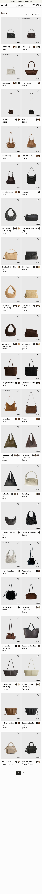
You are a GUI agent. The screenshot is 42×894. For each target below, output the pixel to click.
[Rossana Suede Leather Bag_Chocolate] (11, 629)
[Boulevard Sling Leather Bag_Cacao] (11, 668)
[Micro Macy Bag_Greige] (11, 745)
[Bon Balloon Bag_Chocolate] (11, 176)
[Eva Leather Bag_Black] (11, 477)
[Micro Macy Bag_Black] (31, 745)
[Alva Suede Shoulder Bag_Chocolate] (11, 328)
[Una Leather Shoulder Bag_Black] (31, 212)
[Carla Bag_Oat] (31, 477)
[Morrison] (20, 5)
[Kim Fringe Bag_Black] (11, 591)
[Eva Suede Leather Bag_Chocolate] (31, 439)
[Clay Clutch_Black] (31, 251)
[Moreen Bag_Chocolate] (31, 403)
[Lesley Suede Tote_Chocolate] (11, 366)
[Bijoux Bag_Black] (31, 103)
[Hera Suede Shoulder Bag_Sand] (11, 251)
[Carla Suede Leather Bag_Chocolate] (31, 591)
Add (18, 42)
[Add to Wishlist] (18, 18)
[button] (29, 14)
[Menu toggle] (2, 5)
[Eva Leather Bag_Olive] (11, 439)
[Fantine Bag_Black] (11, 30)
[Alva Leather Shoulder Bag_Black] (11, 212)
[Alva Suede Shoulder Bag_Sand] (11, 289)
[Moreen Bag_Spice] (11, 403)
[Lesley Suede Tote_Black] (31, 366)
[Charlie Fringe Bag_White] (11, 555)
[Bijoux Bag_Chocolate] (11, 103)
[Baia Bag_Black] (31, 176)
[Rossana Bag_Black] (31, 555)
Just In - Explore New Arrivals (21, 1)
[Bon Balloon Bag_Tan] (31, 139)
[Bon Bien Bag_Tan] (11, 139)
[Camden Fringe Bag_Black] (31, 516)
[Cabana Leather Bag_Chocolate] (31, 629)
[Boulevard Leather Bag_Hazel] (11, 707)
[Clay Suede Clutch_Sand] (31, 289)
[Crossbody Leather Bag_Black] (11, 516)
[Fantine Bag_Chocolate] (31, 30)
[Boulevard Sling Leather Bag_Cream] (31, 668)
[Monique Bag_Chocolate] (31, 67)
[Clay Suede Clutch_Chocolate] (31, 328)
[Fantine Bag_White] (11, 67)
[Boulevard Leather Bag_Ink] (31, 707)
